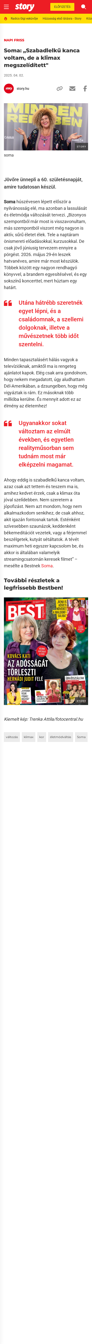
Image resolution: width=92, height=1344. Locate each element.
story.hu (23, 88)
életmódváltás (60, 737)
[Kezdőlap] (25, 7)
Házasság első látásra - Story (62, 18)
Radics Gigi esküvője (24, 18)
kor (41, 737)
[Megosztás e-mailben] (70, 88)
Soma (47, 565)
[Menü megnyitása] (6, 6)
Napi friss (14, 40)
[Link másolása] (58, 88)
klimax (28, 737)
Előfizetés (62, 7)
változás (12, 737)
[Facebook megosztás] (83, 88)
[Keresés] (83, 6)
